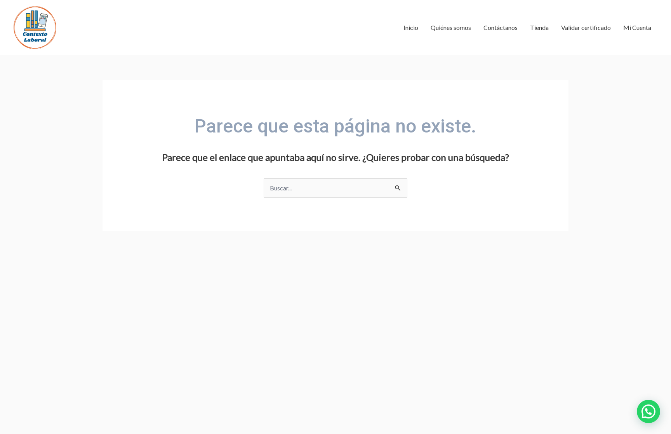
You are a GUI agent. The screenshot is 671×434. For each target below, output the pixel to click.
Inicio (410, 27)
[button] (648, 411)
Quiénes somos (451, 27)
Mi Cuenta (637, 27)
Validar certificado (586, 27)
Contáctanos (500, 27)
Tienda (539, 27)
